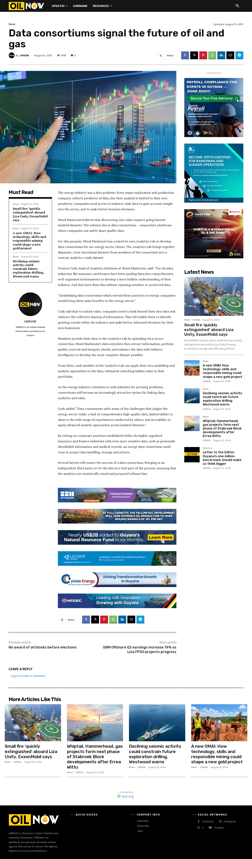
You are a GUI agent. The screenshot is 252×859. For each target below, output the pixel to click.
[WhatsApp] (212, 55)
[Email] (230, 55)
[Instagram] (220, 821)
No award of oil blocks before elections (43, 647)
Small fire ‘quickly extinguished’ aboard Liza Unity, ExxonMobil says (30, 214)
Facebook (208, 821)
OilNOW (24, 55)
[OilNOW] (12, 55)
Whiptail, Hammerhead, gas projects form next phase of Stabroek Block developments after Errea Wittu (222, 428)
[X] (194, 55)
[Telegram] (239, 55)
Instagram (230, 821)
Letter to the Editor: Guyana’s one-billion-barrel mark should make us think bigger (222, 458)
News (12, 24)
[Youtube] (210, 827)
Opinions (207, 448)
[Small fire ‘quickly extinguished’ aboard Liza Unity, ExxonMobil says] (213, 296)
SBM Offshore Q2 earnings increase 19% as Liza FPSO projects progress (139, 649)
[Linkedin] (221, 55)
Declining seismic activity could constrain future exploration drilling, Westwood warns (28, 268)
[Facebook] (185, 55)
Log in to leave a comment (28, 676)
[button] (237, 6)
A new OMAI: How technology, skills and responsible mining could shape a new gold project (29, 240)
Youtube (219, 827)
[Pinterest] (203, 55)
